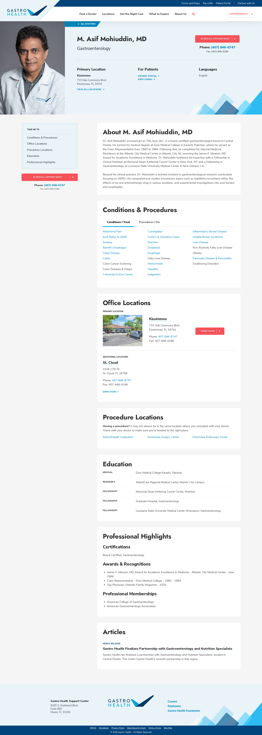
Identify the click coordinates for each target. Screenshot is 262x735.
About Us (180, 14)
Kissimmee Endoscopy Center (210, 437)
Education (33, 156)
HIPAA (93, 728)
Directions (208, 331)
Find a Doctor (88, 14)
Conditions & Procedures (42, 137)
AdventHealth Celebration (118, 437)
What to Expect (159, 14)
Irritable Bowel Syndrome (208, 237)
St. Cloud (110, 362)
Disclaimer (104, 728)
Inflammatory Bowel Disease (210, 231)
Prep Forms (145, 79)
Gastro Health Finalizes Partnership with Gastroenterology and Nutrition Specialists (167, 648)
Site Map (168, 728)
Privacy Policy (117, 728)
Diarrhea (153, 242)
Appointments (239, 13)
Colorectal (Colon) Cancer (118, 274)
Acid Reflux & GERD (115, 237)
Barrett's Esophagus (114, 247)
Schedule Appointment (215, 38)
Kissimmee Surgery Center (163, 437)
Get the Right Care (131, 14)
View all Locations (89, 89)
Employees (174, 706)
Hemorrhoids (155, 263)
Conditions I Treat (118, 222)
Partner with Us (246, 3)
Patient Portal (223, 3)
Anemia (107, 242)
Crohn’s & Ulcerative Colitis (164, 237)
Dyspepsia (154, 247)
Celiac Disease (111, 253)
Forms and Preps (191, 3)
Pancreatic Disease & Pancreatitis (212, 258)
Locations (108, 14)
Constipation (155, 231)
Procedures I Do (149, 222)
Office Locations (37, 143)
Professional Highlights (41, 162)
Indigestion (154, 274)
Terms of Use (154, 728)
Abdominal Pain (112, 231)
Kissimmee (158, 318)
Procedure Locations (39, 150)
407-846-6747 (167, 336)
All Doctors (88, 23)
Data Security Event (136, 728)
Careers (172, 701)
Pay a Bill (208, 3)
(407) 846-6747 (223, 47)
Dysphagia (154, 253)
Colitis (106, 258)
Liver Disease (200, 242)
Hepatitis (153, 269)
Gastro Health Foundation (184, 710)
